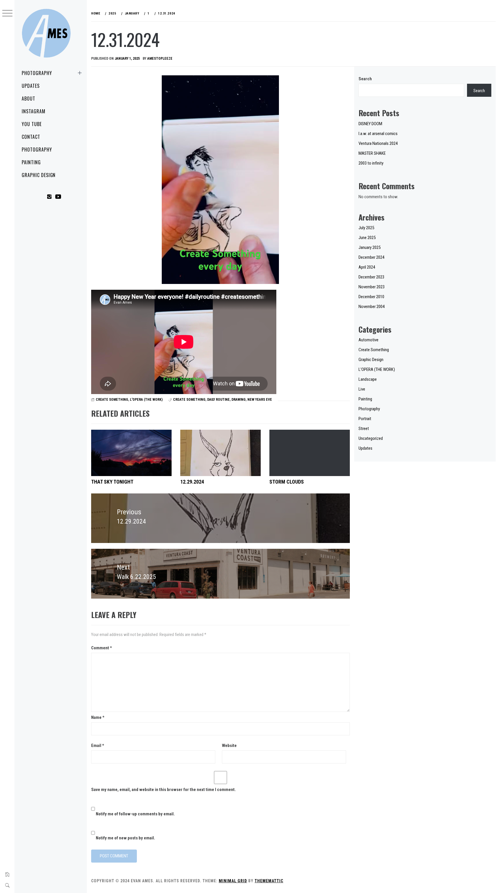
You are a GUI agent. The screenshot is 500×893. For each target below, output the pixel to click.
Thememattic (269, 881)
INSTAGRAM (33, 111)
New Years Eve (259, 400)
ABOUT (28, 98)
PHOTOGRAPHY (37, 149)
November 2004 (372, 306)
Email (97, 745)
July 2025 (366, 227)
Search (365, 78)
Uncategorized (371, 438)
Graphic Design (39, 175)
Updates (31, 85)
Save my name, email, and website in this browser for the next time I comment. (163, 789)
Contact (31, 136)
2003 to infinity (371, 163)
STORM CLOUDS (286, 482)
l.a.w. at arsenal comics (378, 133)
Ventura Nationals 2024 (378, 143)
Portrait (365, 418)
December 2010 (371, 296)
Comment (101, 647)
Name (97, 717)
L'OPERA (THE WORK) (146, 400)
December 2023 (371, 277)
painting (31, 162)
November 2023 (372, 286)
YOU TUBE (32, 124)
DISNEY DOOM (370, 123)
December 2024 (371, 257)
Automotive (368, 339)
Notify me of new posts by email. (125, 838)
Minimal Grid (233, 881)
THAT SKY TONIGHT (112, 482)
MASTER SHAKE (372, 153)
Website (229, 745)
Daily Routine (218, 400)
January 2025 (369, 247)
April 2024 (367, 267)
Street (364, 428)
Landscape (368, 379)
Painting (365, 399)
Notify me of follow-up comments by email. (135, 814)
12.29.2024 (192, 482)
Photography (37, 73)
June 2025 (367, 237)
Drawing (238, 400)
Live (362, 389)
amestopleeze (159, 59)
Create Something (112, 400)
